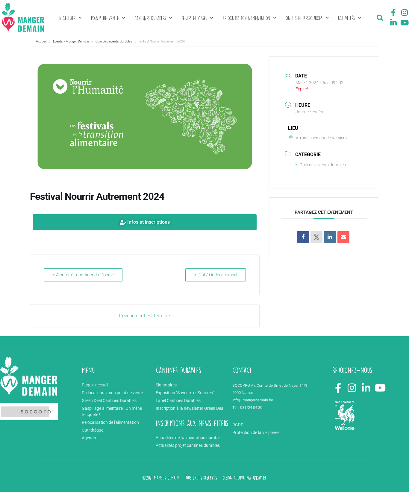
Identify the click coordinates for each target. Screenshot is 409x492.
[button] (380, 18)
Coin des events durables (114, 41)
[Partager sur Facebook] (303, 237)
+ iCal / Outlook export (215, 275)
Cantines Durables (150, 18)
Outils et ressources (304, 18)
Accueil (41, 41)
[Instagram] (404, 12)
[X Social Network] (316, 237)
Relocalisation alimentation (246, 18)
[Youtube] (404, 22)
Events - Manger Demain (71, 41)
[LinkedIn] (330, 237)
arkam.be (260, 478)
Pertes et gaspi (194, 18)
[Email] (343, 237)
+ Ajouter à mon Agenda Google (83, 275)
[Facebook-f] (393, 12)
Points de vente (105, 18)
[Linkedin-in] (393, 22)
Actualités (346, 18)
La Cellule (66, 18)
